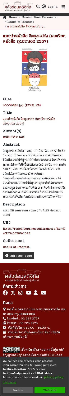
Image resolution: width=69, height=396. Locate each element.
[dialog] (34, 376)
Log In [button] (53, 6)
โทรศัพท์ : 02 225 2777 (23, 318)
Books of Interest (20, 22)
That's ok (49, 390)
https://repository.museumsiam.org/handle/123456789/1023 (34, 231)
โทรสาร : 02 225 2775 (22, 323)
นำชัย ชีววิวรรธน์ (13, 137)
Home (13, 17)
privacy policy (53, 377)
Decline (18, 390)
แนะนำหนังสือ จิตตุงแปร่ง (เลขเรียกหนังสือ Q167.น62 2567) (29, 121)
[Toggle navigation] (63, 6)
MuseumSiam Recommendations (41, 17)
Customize (9, 382)
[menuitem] (43, 6)
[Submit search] (38, 6)
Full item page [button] (20, 255)
